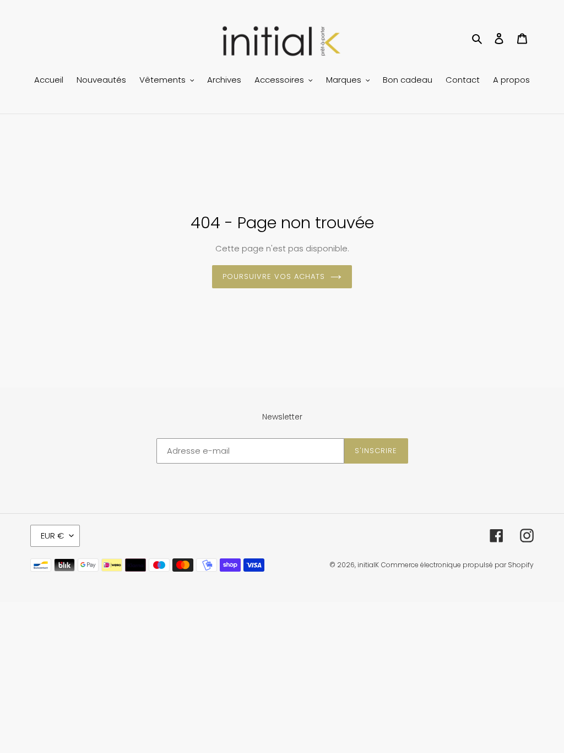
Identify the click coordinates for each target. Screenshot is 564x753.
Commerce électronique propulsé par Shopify (457, 564)
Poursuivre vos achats (274, 276)
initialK (368, 564)
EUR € (52, 535)
